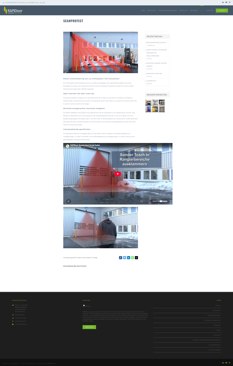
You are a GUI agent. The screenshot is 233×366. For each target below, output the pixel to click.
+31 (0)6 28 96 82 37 (20, 324)
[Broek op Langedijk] (155, 102)
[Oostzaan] (162, 102)
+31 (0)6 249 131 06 (20, 321)
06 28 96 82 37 (22, 2)
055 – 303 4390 (40, 2)
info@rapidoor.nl (19, 314)
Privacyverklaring (215, 350)
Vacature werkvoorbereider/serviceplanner (206, 340)
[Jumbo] (162, 109)
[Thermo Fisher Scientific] (148, 109)
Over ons (217, 335)
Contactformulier (215, 345)
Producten (217, 310)
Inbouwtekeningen (214, 315)
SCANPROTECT (151, 81)
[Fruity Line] (155, 109)
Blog (218, 330)
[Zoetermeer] (148, 102)
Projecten (217, 325)
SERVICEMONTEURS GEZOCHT (156, 42)
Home (218, 305)
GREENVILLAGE (51, 363)
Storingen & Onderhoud (212, 320)
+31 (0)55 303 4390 (20, 318)
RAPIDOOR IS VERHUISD (154, 73)
